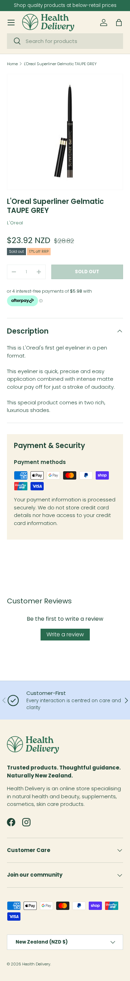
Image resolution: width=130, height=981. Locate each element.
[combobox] (65, 41)
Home (12, 64)
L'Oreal (15, 223)
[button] (119, 22)
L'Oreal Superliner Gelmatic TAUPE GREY (60, 64)
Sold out (87, 271)
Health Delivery (36, 964)
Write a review (65, 634)
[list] (65, 132)
